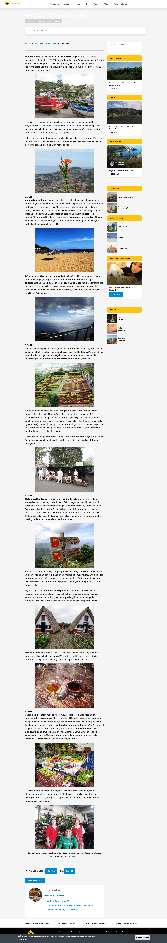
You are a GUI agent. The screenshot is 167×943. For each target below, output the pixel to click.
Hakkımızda (63, 932)
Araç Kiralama (120, 4)
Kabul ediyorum (142, 937)
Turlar (96, 4)
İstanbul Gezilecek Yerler (126, 923)
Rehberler (54, 4)
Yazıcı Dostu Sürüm (35, 880)
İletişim (109, 932)
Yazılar (67, 4)
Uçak (106, 4)
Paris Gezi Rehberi (67, 923)
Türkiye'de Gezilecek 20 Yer (37, 923)
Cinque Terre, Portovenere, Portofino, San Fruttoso (71, 905)
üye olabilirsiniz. (73, 856)
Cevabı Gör (115, 295)
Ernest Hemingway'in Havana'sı (62, 910)
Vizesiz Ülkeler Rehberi (96, 923)
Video (77, 4)
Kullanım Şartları (78, 932)
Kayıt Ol (69, 871)
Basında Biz (120, 932)
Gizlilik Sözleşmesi (95, 932)
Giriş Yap (51, 871)
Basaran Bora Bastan (45, 44)
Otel (87, 4)
